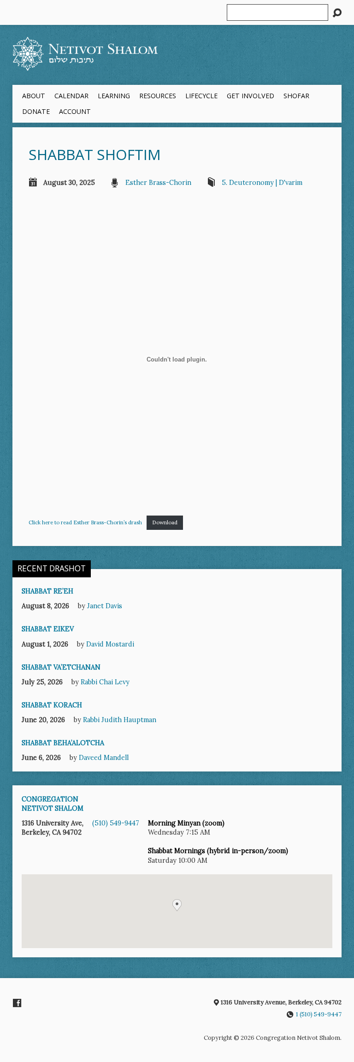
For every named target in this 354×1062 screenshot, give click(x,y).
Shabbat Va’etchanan (61, 667)
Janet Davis (104, 606)
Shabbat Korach (52, 705)
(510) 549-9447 (115, 823)
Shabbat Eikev (48, 629)
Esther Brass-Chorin (158, 182)
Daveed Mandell (104, 757)
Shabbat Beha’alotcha (63, 743)
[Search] (337, 13)
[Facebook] (17, 1003)
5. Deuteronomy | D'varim (262, 182)
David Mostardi (110, 644)
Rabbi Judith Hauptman (119, 720)
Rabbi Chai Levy (105, 682)
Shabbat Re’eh (47, 591)
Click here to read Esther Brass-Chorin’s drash (85, 522)
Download (164, 522)
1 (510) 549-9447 (319, 1014)
